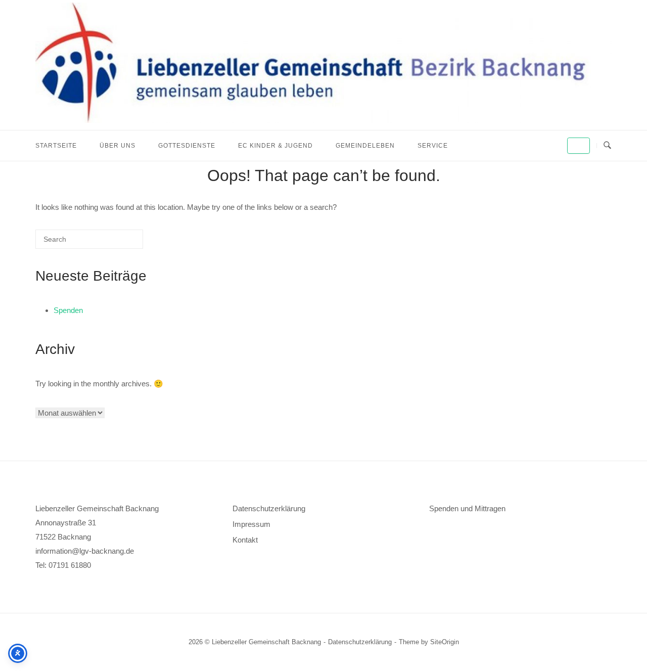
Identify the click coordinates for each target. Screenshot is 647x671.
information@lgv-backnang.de (84, 551)
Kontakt (245, 539)
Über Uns (117, 145)
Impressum (251, 524)
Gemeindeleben (365, 145)
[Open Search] (607, 145)
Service (433, 145)
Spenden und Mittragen (467, 508)
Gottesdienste (186, 145)
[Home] (323, 120)
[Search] (120, 243)
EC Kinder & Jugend (275, 145)
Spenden (68, 310)
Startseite (56, 145)
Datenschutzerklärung (269, 508)
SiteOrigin (444, 642)
